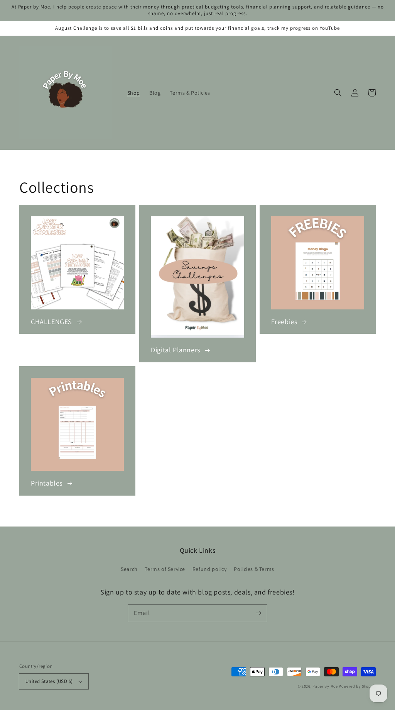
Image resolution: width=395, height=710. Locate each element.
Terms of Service (165, 569)
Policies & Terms (254, 569)
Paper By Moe (325, 686)
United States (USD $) (49, 681)
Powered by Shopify (357, 686)
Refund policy (209, 569)
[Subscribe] (258, 613)
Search (129, 569)
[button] (337, 92)
